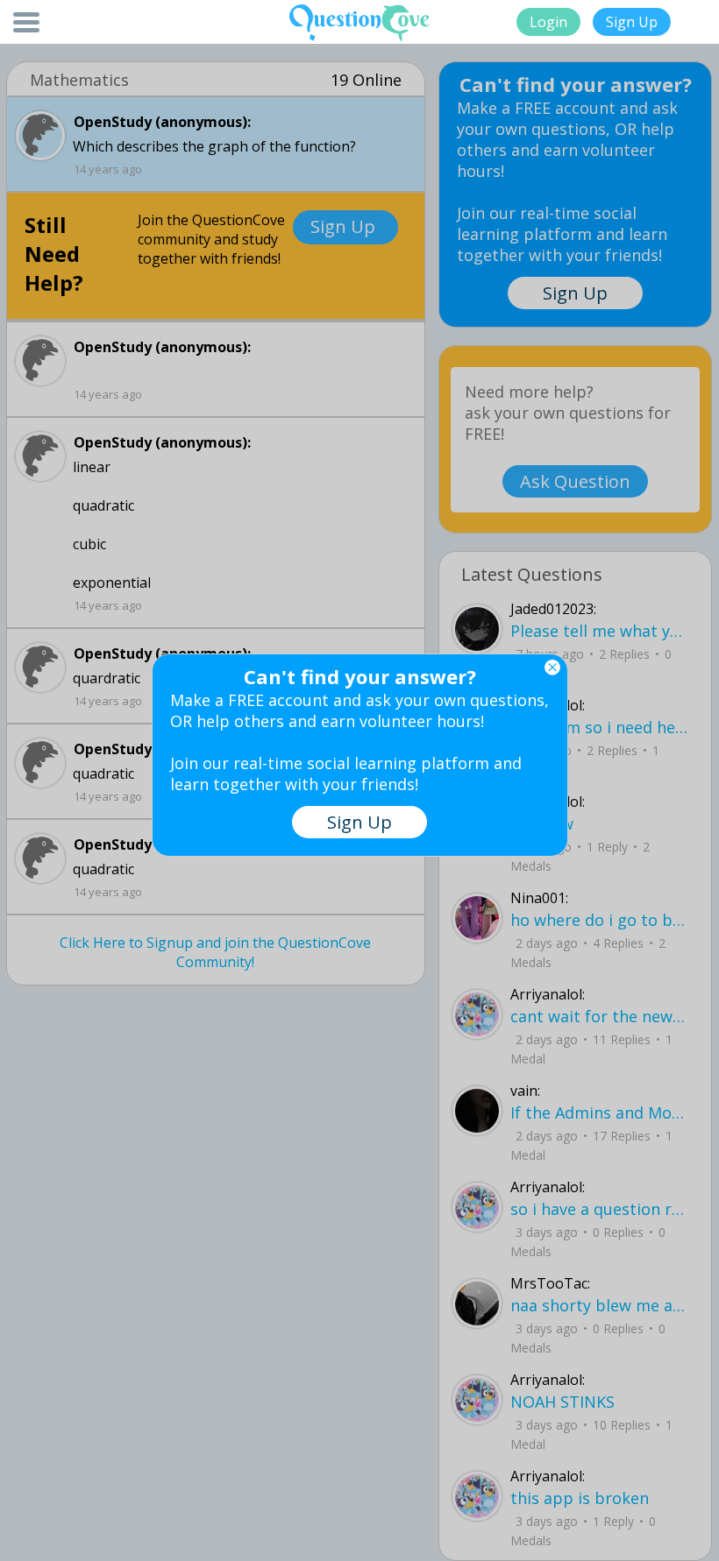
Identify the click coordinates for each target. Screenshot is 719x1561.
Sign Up (632, 22)
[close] (552, 667)
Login (548, 22)
